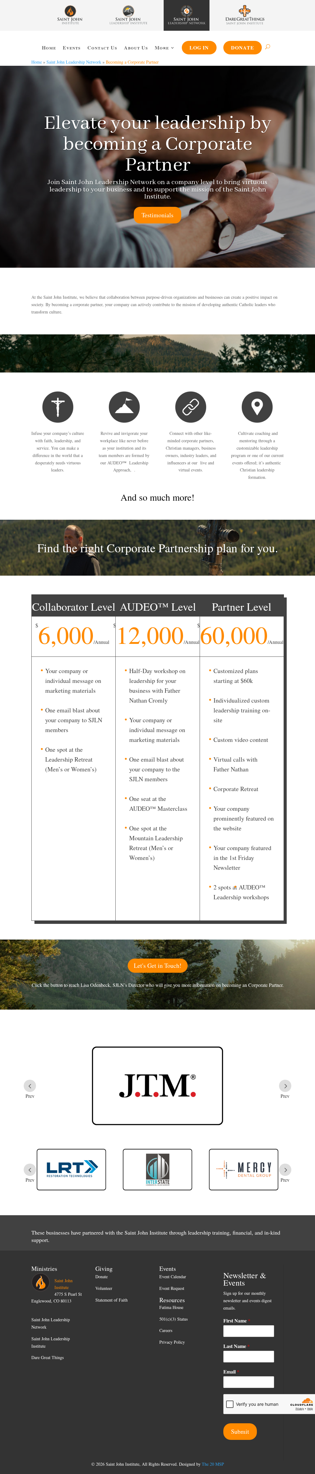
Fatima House (171, 1307)
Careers (165, 1330)
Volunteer (103, 1288)
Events (72, 47)
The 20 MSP (213, 1464)
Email (231, 1372)
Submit (240, 1431)
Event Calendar (172, 1276)
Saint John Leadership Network (73, 62)
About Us (136, 47)
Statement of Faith (111, 1300)
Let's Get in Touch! (157, 965)
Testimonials (157, 215)
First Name (236, 1321)
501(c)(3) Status (173, 1319)
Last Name (236, 1346)
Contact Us (102, 47)
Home (49, 47)
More (162, 47)
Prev (30, 1086)
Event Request (171, 1288)
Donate (242, 47)
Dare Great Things (47, 1357)
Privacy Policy (172, 1342)
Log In (199, 47)
